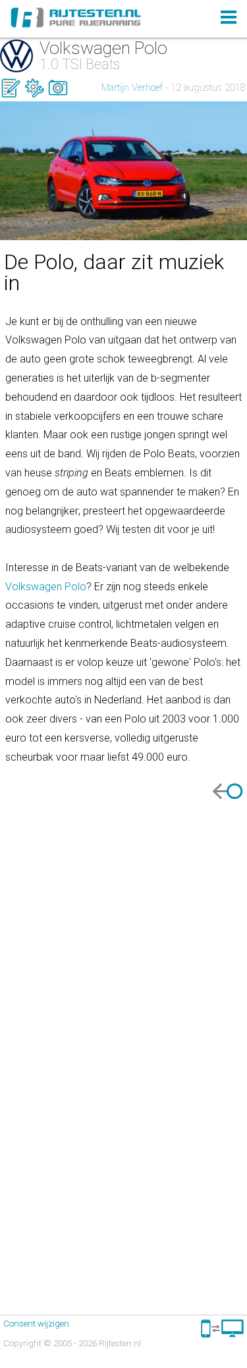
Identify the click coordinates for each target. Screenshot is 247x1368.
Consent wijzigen (36, 1324)
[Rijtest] (10, 95)
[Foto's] (58, 95)
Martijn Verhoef (132, 87)
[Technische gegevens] (34, 95)
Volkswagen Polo (45, 586)
